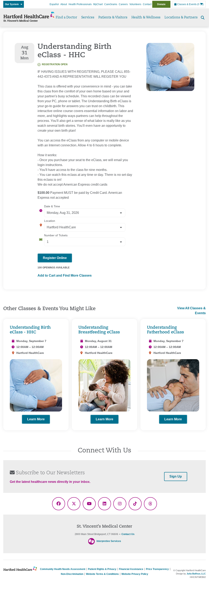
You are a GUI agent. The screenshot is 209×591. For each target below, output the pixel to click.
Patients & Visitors (112, 17)
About (63, 4)
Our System (13, 4)
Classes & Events (187, 4)
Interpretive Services (109, 541)
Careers (123, 4)
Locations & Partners (181, 17)
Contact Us (128, 534)
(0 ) (200, 4)
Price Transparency (157, 569)
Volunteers (135, 4)
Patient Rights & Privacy (102, 569)
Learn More (36, 419)
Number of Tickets (56, 235)
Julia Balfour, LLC (196, 573)
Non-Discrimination (72, 574)
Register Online (55, 258)
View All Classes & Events (191, 310)
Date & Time (52, 206)
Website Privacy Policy (134, 574)
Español (54, 4)
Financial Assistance (131, 569)
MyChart (98, 4)
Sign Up (175, 476)
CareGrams (110, 4)
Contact (147, 4)
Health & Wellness (145, 17)
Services (87, 17)
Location (49, 220)
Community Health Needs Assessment (62, 569)
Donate (161, 4)
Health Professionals (80, 4)
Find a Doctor (66, 17)
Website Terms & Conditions (102, 574)
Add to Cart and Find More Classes (65, 275)
